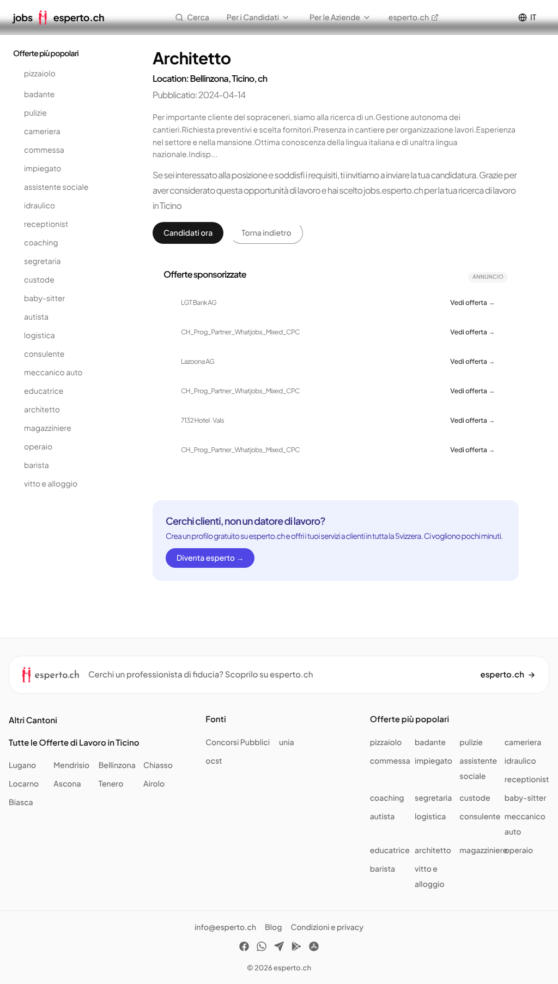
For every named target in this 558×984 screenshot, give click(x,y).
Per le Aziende (335, 17)
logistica (39, 335)
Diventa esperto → (210, 558)
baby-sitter (44, 298)
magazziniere (47, 428)
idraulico (39, 206)
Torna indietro (266, 233)
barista (36, 465)
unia (286, 742)
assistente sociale (56, 187)
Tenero (111, 784)
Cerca (198, 17)
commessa (44, 150)
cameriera (42, 131)
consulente (44, 354)
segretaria (42, 261)
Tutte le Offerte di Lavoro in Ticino (74, 742)
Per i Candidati (253, 17)
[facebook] (244, 948)
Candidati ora (188, 233)
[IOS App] (313, 948)
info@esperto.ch (225, 927)
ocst (213, 761)
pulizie (35, 113)
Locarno (24, 784)
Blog (273, 927)
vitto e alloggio (50, 484)
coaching (41, 243)
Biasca (21, 802)
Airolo (154, 784)
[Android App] (296, 948)
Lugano (22, 765)
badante (39, 94)
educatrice (43, 391)
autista (36, 317)
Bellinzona (117, 765)
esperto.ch (409, 17)
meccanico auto (53, 372)
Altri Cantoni (33, 720)
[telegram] (279, 948)
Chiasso (158, 765)
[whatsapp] (261, 948)
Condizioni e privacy (326, 927)
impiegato (43, 168)
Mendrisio (71, 765)
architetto (42, 410)
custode (39, 280)
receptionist (46, 224)
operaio (38, 447)
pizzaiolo (40, 74)
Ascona (67, 784)
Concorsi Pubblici (237, 742)
